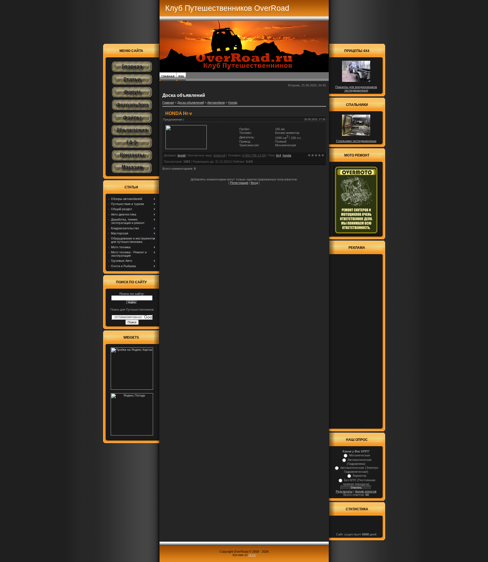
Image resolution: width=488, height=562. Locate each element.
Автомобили (216, 102)
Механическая (359, 455)
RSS (181, 76)
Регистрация (239, 182)
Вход (254, 182)
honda (287, 155)
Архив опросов (365, 491)
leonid (182, 155)
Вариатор (359, 475)
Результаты (344, 491)
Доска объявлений (190, 102)
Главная (168, 76)
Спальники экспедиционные (356, 141)
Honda (232, 102)
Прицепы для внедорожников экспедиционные (356, 88)
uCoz (252, 555)
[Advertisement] (356, 342)
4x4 (278, 155)
